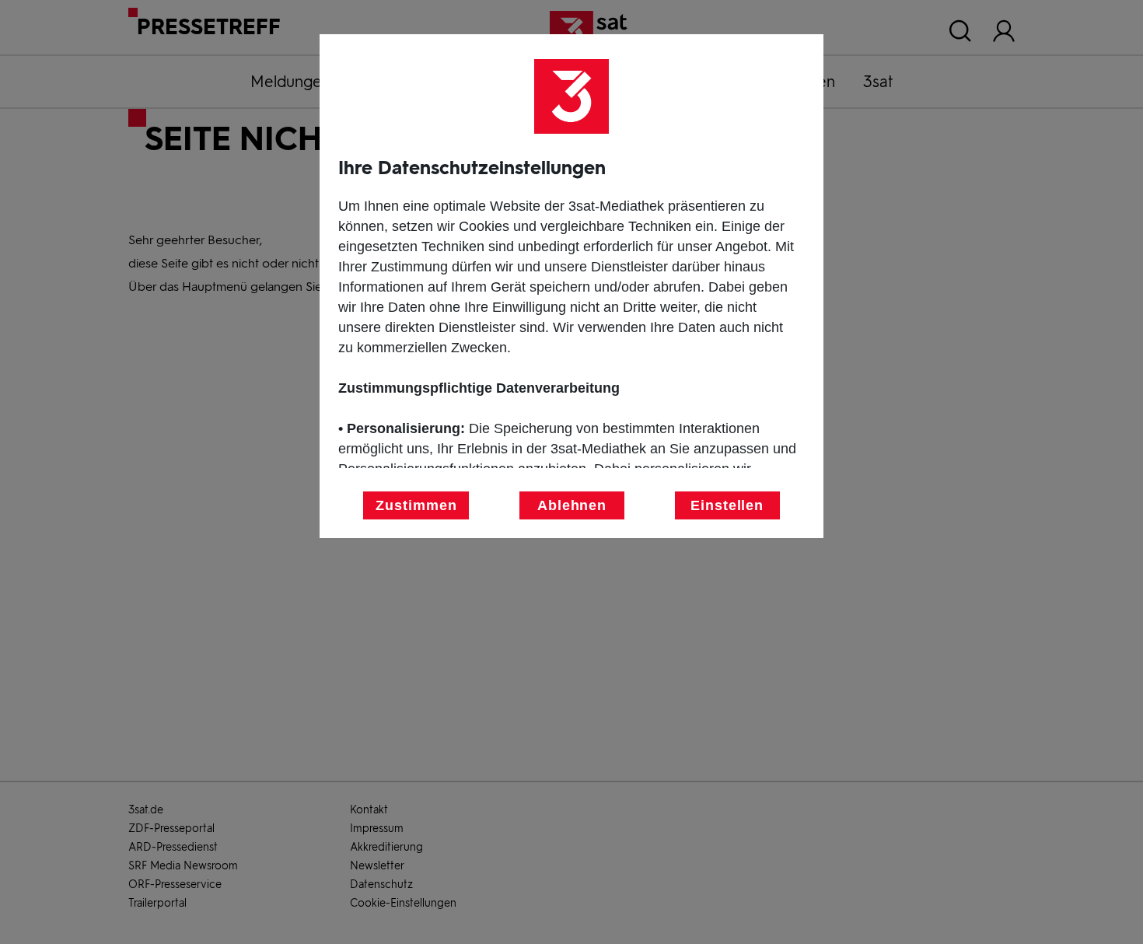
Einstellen (727, 505)
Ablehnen (571, 505)
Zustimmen (416, 505)
